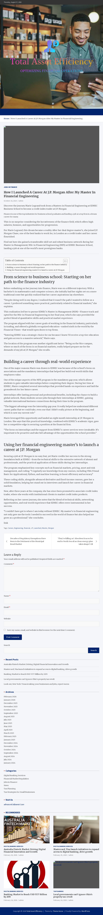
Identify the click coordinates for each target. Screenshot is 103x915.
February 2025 (10, 736)
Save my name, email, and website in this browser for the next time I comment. (41, 630)
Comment (9, 564)
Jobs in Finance (10, 187)
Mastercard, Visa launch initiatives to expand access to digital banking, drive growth (40, 669)
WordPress (86, 911)
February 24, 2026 (10, 900)
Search (7, 645)
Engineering (18, 528)
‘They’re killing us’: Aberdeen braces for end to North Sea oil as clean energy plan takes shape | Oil (75, 541)
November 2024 (11, 746)
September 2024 (11, 753)
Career (10, 528)
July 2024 (8, 759)
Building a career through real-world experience (26, 267)
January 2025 (9, 740)
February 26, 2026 (10, 855)
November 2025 (11, 706)
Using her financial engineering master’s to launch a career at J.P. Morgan (35, 270)
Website (7, 619)
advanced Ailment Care (14, 804)
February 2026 (10, 696)
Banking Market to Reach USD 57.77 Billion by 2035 (26, 674)
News (6, 785)
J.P (32, 528)
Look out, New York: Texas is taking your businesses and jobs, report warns (36, 684)
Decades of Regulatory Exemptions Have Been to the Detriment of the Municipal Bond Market (28, 541)
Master (44, 528)
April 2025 (8, 730)
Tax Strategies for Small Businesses (19, 792)
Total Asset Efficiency (34, 911)
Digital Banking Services (14, 775)
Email (7, 607)
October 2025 (9, 710)
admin (21, 201)
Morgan (51, 528)
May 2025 (8, 726)
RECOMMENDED (13, 812)
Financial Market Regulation (16, 779)
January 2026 (9, 700)
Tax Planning (10, 789)
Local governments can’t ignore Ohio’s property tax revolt (29, 679)
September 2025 (11, 713)
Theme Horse (58, 911)
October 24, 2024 (10, 201)
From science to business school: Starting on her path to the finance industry (37, 265)
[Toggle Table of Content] (64, 261)
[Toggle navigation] (7, 112)
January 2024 (9, 763)
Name (7, 596)
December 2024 (11, 743)
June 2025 (8, 723)
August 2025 (9, 716)
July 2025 (7, 720)
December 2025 (10, 703)
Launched (37, 528)
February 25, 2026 (60, 855)
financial (27, 528)
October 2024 (10, 750)
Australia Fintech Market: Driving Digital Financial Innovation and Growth (36, 664)
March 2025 (9, 733)
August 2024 (9, 756)
